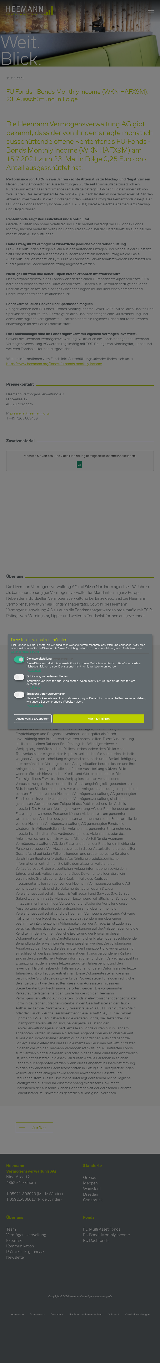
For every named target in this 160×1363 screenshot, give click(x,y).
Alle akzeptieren (99, 718)
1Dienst (33, 670)
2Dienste (34, 705)
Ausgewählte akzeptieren (32, 718)
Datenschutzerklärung (25, 652)
